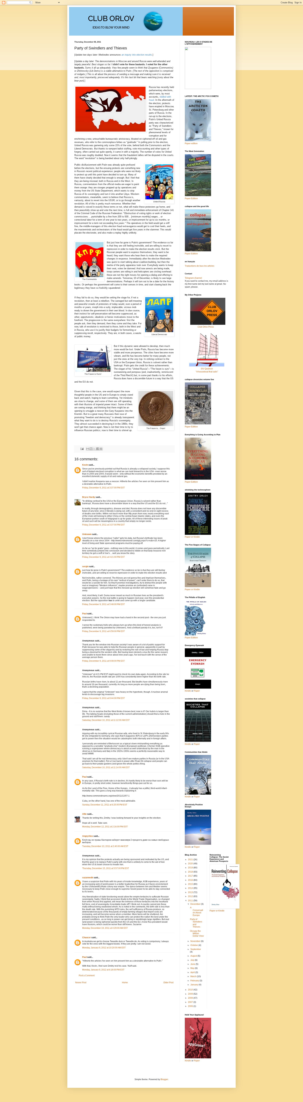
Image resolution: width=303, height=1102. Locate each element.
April (192, 972)
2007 (190, 1002)
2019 (190, 867)
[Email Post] (82, 449)
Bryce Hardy (88, 497)
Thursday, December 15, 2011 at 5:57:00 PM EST (105, 868)
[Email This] (87, 449)
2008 (190, 998)
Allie (84, 814)
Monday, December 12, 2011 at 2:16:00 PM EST (105, 826)
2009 (190, 994)
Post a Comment (87, 975)
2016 (190, 880)
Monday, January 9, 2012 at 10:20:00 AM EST (104, 947)
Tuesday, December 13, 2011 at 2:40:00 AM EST (105, 846)
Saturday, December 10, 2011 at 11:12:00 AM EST (106, 720)
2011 (190, 900)
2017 (190, 876)
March (193, 976)
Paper (197, 691)
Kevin (85, 465)
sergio (85, 566)
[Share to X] (94, 449)
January (194, 984)
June (193, 964)
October (194, 945)
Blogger (164, 1079)
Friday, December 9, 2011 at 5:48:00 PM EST (103, 604)
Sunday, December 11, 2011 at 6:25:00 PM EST (104, 805)
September (195, 949)
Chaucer (86, 937)
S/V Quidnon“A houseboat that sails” (207, 370)
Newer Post (80, 982)
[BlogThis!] (91, 449)
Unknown (87, 534)
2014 (190, 888)
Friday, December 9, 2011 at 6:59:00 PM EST (103, 631)
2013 (190, 892)
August (194, 956)
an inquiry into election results (137, 54)
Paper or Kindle (192, 589)
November (195, 941)
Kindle (188, 691)
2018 (190, 872)
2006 (190, 1006)
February (195, 980)
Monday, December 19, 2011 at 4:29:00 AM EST (105, 928)
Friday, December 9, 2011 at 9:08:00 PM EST (103, 661)
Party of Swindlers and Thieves (196, 923)
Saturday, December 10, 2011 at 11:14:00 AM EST (106, 767)
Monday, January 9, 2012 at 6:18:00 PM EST (103, 970)
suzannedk (87, 877)
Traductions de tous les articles (199, 266)
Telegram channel (193, 278)
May (192, 968)
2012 (190, 896)
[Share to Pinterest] (101, 449)
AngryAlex (87, 836)
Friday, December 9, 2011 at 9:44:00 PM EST (103, 698)
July (192, 960)
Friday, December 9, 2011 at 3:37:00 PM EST (103, 487)
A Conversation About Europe (196, 911)
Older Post (168, 982)
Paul (84, 613)
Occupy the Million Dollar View (197, 933)
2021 (190, 859)
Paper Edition (191, 637)
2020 (190, 863)
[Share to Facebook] (97, 449)
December (195, 904)
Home (125, 982)
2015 (190, 884)
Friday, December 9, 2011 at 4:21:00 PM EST (103, 557)
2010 (190, 989)
